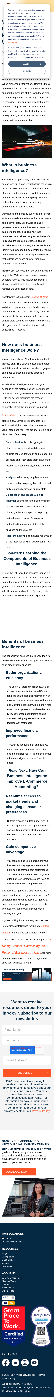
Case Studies (8, 1260)
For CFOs (6, 1238)
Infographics (7, 1266)
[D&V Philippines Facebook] (6, 1362)
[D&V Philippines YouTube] (34, 1362)
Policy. (46, 1110)
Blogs (4, 1253)
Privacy (37, 1110)
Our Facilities (8, 1291)
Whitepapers (8, 1257)
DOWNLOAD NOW (16, 1171)
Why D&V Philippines (12, 1278)
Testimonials (8, 1288)
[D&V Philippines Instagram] (25, 1362)
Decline (27, 71)
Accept (27, 64)
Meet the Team (9, 1281)
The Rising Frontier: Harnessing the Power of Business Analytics (26, 945)
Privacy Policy (13, 42)
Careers (5, 1284)
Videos (5, 1263)
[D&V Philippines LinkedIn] (15, 1362)
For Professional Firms (12, 1242)
